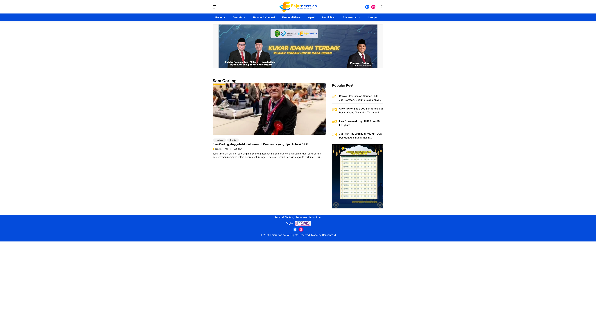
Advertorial (349, 17)
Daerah (237, 17)
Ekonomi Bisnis (291, 17)
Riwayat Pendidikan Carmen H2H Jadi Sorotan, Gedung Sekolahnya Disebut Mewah (359, 99)
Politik (233, 140)
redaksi (218, 149)
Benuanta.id (329, 235)
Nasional (220, 17)
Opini (311, 17)
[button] (382, 7)
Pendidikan (328, 17)
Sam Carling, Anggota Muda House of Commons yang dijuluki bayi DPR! (260, 144)
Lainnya (372, 17)
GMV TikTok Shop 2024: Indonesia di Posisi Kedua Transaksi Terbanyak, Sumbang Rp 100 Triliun (361, 112)
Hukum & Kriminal (264, 17)
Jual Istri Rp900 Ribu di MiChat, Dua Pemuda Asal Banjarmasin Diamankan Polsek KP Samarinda (360, 137)
